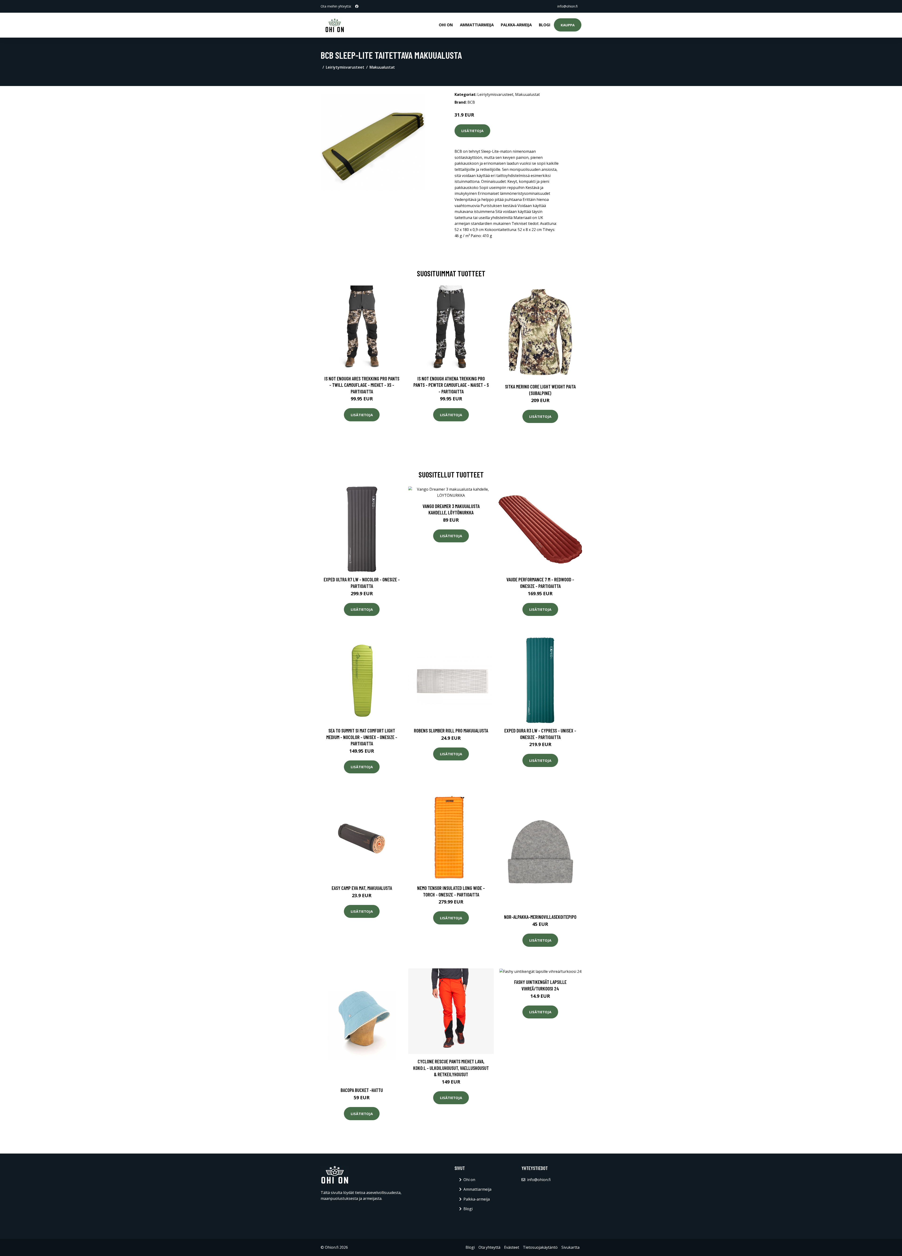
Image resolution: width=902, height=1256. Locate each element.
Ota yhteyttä (489, 1247)
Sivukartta (570, 1247)
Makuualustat (382, 67)
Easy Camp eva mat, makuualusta (362, 888)
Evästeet (511, 1247)
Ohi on (446, 24)
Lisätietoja (472, 130)
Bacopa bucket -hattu (362, 1090)
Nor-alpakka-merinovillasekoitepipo (540, 917)
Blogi (544, 24)
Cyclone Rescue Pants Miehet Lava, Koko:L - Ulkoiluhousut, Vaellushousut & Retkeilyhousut (451, 1067)
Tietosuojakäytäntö (540, 1247)
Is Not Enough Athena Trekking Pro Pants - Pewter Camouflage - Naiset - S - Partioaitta (451, 385)
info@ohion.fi (567, 6)
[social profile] (356, 6)
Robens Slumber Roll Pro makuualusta (451, 730)
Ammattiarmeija (477, 24)
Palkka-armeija (516, 24)
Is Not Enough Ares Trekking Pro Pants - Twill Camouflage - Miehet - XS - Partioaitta (361, 385)
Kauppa (568, 25)
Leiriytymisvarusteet (345, 67)
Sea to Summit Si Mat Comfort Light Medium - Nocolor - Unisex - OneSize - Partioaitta (361, 737)
